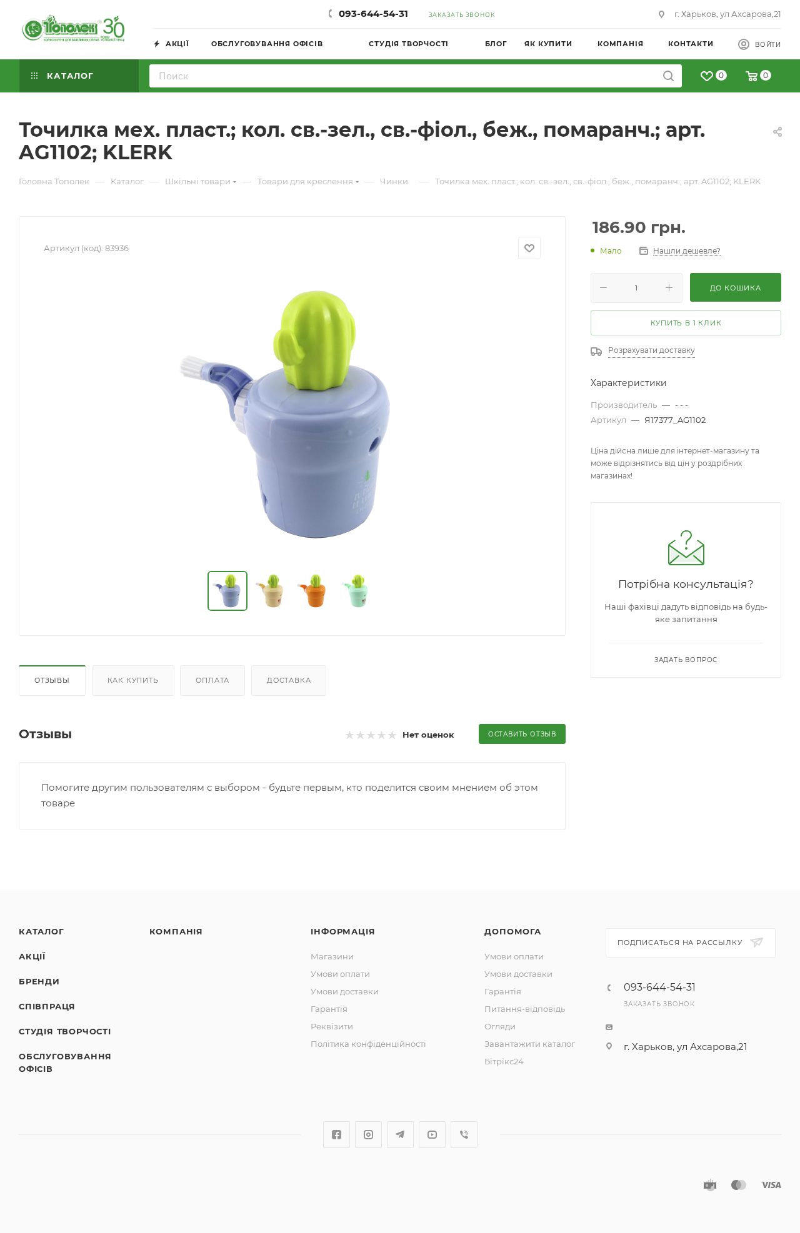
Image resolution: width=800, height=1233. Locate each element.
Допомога (512, 931)
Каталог (41, 931)
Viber (464, 1134)
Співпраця (47, 1006)
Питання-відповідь (524, 1009)
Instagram (368, 1134)
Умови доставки (345, 991)
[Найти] (668, 75)
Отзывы (52, 680)
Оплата (212, 680)
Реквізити (332, 1026)
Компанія (176, 931)
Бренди (39, 981)
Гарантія (329, 1009)
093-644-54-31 (373, 13)
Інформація (343, 931)
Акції (32, 956)
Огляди (500, 1026)
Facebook (336, 1134)
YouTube (432, 1134)
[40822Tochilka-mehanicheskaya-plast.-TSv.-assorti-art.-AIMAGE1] (292, 415)
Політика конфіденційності (368, 1044)
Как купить (133, 680)
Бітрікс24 (504, 1061)
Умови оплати (340, 974)
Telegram (400, 1134)
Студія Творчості (65, 1031)
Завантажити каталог (529, 1044)
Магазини (332, 956)
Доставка (289, 680)
